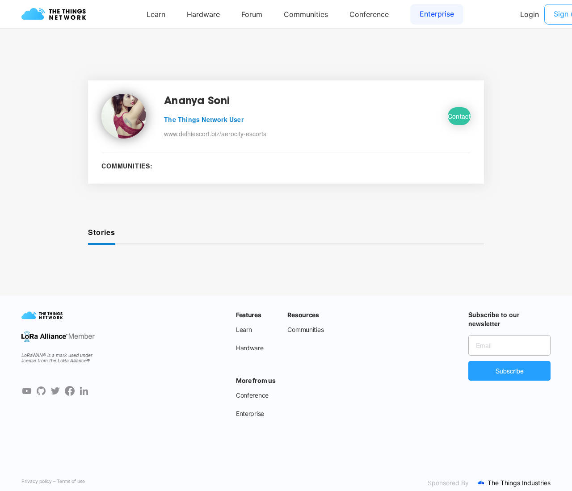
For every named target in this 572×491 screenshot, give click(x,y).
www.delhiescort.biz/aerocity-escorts (215, 133)
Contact (459, 116)
